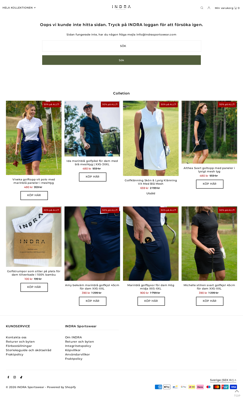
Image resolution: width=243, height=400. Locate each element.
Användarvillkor (77, 354)
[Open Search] (202, 7)
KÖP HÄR (34, 195)
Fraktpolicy (14, 354)
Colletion (121, 93)
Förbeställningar (19, 346)
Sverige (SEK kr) (222, 380)
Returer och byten (20, 341)
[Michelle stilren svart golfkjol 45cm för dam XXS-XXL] (209, 243)
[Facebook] (8, 377)
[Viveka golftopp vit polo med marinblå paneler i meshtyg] (34, 138)
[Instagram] (14, 377)
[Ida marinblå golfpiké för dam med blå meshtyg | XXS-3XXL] (92, 129)
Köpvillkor (73, 350)
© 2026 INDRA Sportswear (25, 387)
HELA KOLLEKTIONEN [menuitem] (17, 7)
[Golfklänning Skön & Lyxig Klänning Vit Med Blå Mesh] (151, 138)
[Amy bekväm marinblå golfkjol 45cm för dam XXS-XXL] (92, 243)
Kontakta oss (16, 337)
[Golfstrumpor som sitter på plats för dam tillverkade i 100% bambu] (34, 236)
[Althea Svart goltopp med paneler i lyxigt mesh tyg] (209, 132)
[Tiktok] (21, 377)
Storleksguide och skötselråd (28, 350)
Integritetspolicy (78, 346)
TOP (236, 395)
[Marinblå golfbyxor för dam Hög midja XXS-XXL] (151, 243)
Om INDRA (73, 337)
